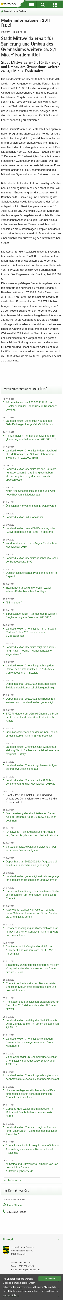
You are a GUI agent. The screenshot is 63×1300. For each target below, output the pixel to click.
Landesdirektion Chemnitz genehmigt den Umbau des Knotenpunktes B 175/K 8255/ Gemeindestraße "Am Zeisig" (30, 669)
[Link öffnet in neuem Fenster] (9, 5)
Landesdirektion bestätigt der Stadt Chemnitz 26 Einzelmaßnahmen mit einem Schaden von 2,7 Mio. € (32, 1024)
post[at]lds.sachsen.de (29, 1269)
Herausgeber (9, 1239)
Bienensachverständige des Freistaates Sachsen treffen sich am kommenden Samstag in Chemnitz (32, 895)
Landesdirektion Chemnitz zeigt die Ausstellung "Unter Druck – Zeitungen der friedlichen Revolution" (32, 1131)
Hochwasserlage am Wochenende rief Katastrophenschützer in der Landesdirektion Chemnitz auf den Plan (31, 1094)
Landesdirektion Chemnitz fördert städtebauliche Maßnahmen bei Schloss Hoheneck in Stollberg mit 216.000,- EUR (32, 454)
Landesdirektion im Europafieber (24, 517)
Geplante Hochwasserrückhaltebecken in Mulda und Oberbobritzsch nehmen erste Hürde (29, 1112)
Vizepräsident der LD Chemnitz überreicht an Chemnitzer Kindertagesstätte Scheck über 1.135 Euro (31, 1060)
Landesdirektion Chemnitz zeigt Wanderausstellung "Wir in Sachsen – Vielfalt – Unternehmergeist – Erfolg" (32, 750)
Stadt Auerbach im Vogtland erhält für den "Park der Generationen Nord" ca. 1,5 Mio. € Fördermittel (31, 950)
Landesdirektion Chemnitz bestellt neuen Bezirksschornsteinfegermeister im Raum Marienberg (29, 1042)
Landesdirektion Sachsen (15, 11)
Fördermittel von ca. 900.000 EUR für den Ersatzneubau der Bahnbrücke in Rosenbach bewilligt (31, 406)
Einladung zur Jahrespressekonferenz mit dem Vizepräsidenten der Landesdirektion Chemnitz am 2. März (32, 968)
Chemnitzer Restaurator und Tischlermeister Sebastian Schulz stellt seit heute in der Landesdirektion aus (31, 987)
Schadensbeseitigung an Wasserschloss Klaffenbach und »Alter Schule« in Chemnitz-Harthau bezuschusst (32, 932)
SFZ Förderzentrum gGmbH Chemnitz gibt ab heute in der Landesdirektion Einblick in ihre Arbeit (32, 717)
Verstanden (50, 1278)
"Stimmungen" (14, 602)
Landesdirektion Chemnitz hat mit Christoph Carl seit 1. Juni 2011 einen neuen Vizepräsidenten (31, 632)
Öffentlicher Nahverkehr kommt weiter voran (31, 505)
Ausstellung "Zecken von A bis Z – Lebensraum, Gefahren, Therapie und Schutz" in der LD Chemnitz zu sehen (31, 913)
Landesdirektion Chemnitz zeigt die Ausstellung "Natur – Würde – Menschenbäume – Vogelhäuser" (31, 651)
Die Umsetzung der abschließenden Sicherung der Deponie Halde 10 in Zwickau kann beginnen (31, 817)
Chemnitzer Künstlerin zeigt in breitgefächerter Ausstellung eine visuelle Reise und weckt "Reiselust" (32, 1149)
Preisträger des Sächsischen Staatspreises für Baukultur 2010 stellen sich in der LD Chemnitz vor (32, 1005)
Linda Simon (14, 1205)
